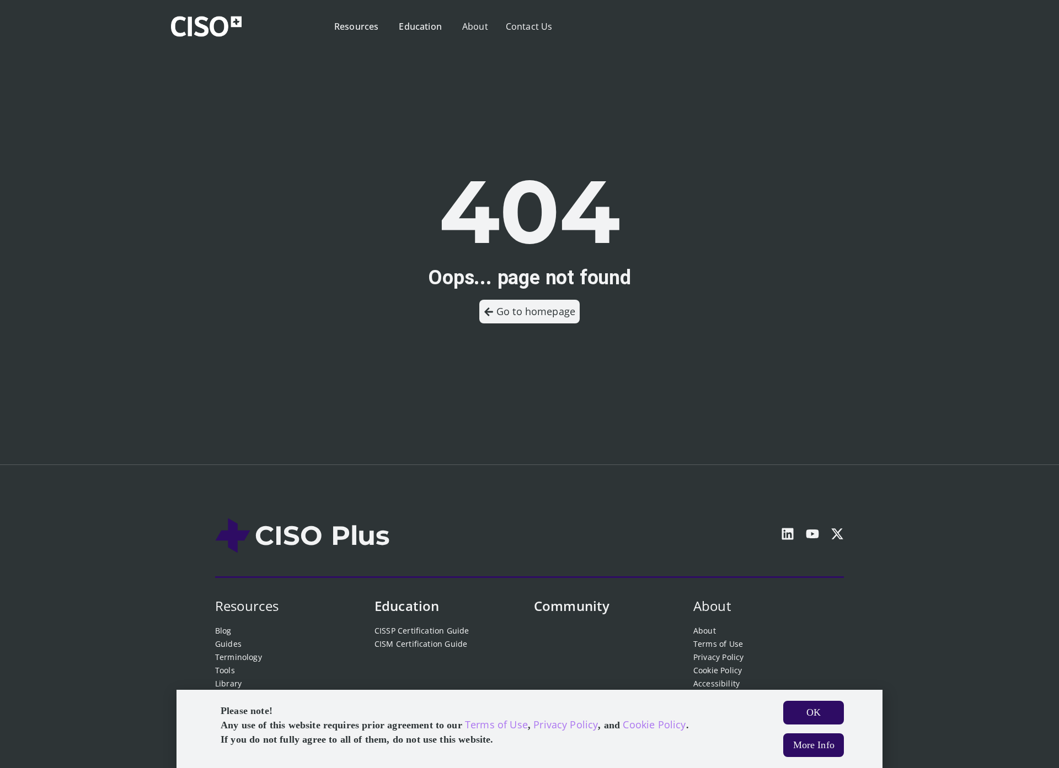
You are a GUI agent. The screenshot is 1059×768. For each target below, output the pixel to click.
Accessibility (716, 683)
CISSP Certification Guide (422, 630)
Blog (223, 630)
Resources (247, 606)
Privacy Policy (718, 657)
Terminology (238, 657)
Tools (225, 670)
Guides (228, 644)
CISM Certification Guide (421, 644)
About (712, 606)
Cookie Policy (717, 670)
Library (228, 683)
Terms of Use (718, 644)
